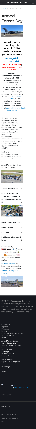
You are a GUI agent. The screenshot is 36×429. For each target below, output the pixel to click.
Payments (5, 327)
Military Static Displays (10, 222)
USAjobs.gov (6, 367)
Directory (5, 331)
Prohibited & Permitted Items (11, 238)
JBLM (3, 372)
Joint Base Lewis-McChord (16, 3)
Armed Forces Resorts (9, 341)
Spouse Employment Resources (13, 345)
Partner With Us (7, 354)
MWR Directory (7, 359)
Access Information (9, 188)
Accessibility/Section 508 (9, 414)
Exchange (5, 352)
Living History (7, 227)
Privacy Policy (5, 406)
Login (3, 337)
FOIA (2, 422)
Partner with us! (8, 264)
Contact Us (5, 325)
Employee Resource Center (12, 333)
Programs (5, 329)
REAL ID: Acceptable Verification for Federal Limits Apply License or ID (11, 198)
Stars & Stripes (6, 349)
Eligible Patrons (7, 356)
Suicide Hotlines (7, 335)
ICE (2, 347)
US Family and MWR (9, 343)
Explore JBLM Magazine (10, 362)
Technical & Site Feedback (9, 418)
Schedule (5, 232)
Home (3, 8)
